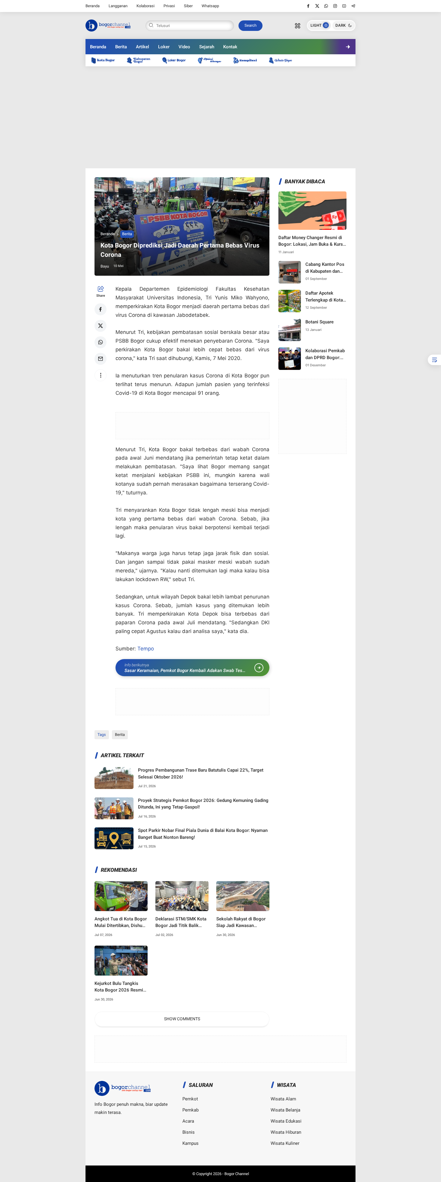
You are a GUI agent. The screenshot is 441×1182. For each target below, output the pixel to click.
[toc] (434, 360)
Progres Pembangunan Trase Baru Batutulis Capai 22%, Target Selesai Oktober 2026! (200, 773)
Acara (188, 1121)
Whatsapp (210, 6)
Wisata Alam (283, 1099)
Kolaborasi (145, 6)
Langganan (118, 6)
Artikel (142, 47)
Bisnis (188, 1132)
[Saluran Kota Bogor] (106, 60)
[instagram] (335, 6)
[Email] (100, 359)
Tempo (145, 649)
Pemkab (190, 1110)
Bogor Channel (236, 1174)
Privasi (169, 6)
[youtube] (344, 6)
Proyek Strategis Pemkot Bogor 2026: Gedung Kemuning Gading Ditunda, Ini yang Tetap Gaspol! (203, 804)
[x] (317, 6)
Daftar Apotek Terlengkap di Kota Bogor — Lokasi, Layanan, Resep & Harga (324, 296)
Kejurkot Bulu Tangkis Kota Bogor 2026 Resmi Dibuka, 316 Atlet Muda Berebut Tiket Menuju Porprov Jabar (118, 987)
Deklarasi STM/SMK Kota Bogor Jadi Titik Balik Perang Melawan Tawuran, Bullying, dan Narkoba (181, 922)
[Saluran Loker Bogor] (177, 60)
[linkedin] (270, 585)
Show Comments (182, 1018)
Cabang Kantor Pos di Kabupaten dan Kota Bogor (324, 268)
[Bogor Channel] (108, 25)
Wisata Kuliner (285, 1143)
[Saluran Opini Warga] (212, 60)
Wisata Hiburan (286, 1132)
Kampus (190, 1143)
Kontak (230, 47)
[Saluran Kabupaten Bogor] (141, 60)
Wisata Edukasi (286, 1121)
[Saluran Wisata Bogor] (283, 60)
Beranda (93, 6)
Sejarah (206, 47)
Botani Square (319, 322)
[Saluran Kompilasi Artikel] (248, 60)
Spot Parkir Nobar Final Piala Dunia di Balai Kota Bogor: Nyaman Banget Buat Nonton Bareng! (203, 834)
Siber (188, 6)
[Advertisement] (221, 117)
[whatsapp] (326, 6)
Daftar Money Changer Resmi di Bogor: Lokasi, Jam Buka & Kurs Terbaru (310, 241)
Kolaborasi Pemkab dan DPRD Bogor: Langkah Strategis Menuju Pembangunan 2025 (325, 354)
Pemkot (190, 1099)
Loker (164, 47)
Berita (121, 47)
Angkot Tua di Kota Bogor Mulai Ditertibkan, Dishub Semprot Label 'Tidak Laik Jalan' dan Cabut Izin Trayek (120, 922)
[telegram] (353, 6)
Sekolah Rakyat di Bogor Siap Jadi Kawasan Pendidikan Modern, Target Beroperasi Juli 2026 (241, 922)
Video (184, 47)
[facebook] (308, 6)
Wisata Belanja (285, 1110)
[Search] (297, 25)
